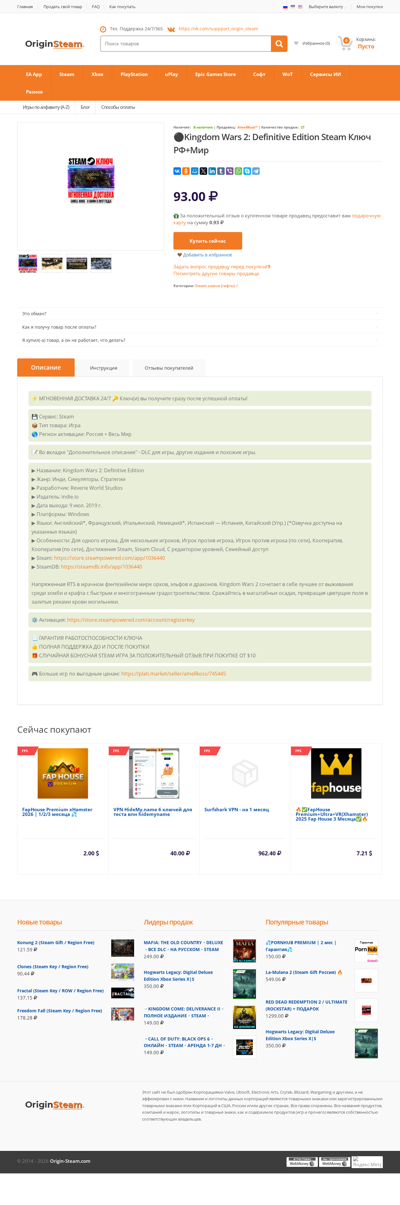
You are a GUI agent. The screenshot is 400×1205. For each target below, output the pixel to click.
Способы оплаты (118, 107)
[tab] (46, 367)
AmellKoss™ (248, 127)
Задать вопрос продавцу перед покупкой (220, 266)
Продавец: (226, 127)
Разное (34, 92)
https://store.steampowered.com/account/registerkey (131, 619)
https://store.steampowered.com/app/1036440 (109, 557)
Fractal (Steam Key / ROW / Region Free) (60, 991)
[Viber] (229, 171)
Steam (66, 74)
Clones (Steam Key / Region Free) (52, 967)
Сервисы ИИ (325, 74)
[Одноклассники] (186, 171)
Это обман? (34, 313)
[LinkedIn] (212, 171)
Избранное (316, 43)
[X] (203, 171)
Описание (46, 367)
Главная (25, 6)
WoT (287, 74)
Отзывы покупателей (169, 368)
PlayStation (134, 74)
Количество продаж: (280, 127)
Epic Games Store (215, 74)
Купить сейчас (208, 241)
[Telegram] (256, 171)
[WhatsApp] (238, 171)
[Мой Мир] (194, 171)
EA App (34, 74)
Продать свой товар (62, 6)
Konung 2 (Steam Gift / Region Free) (55, 942)
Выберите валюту (326, 6)
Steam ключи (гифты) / (216, 285)
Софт (259, 74)
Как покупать (122, 6)
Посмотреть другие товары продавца (216, 273)
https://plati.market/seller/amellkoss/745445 (173, 673)
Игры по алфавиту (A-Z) (46, 107)
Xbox (97, 74)
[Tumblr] (221, 171)
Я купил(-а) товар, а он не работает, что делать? (73, 340)
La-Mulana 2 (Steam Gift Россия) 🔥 (304, 972)
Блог (85, 107)
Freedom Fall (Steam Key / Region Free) (59, 1011)
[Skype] (247, 171)
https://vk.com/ (218, 29)
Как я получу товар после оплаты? (59, 327)
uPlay (171, 74)
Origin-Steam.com (70, 1161)
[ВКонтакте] (177, 171)
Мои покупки (370, 6)
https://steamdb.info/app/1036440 (101, 566)
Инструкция (103, 368)
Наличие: (182, 127)
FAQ (96, 6)
